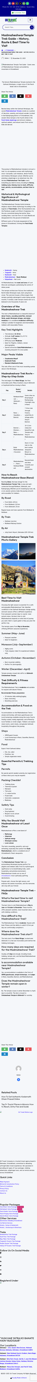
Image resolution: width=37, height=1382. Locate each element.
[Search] (32, 27)
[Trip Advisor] (18, 1270)
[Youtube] (13, 3)
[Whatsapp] (27, 3)
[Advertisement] (18, 147)
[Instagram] (16, 3)
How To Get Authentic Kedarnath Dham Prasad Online (16, 1097)
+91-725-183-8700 (13, 7)
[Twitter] (18, 1265)
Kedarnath (8, 270)
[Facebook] (9, 3)
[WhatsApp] (4, 96)
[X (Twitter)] (20, 96)
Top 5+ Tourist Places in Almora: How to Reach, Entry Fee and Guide (17, 1105)
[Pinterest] (28, 96)
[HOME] (2, 50)
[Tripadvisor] (23, 3)
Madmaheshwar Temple (14, 111)
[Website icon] (18, 1079)
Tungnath (8, 272)
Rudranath (8, 275)
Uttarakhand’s (6, 876)
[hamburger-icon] (30, 20)
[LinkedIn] (4, 101)
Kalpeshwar (9, 279)
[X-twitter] (20, 3)
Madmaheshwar (10, 277)
